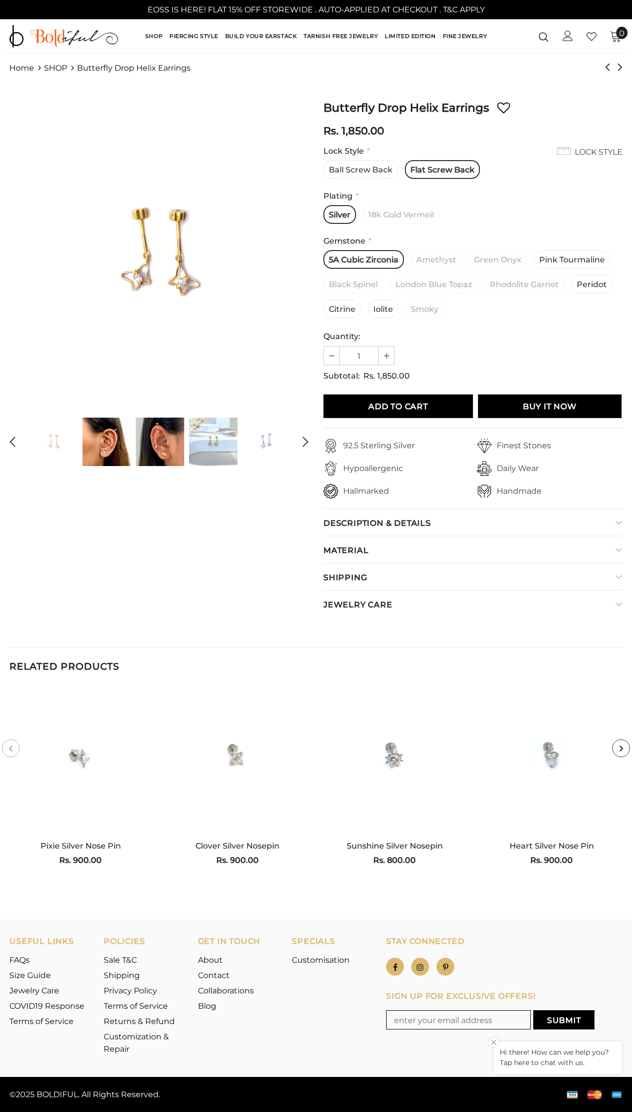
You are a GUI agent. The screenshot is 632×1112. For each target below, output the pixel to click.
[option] (159, 253)
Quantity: (341, 336)
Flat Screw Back (442, 169)
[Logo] (63, 36)
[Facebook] (395, 967)
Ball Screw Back (361, 169)
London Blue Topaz (433, 284)
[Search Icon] (544, 37)
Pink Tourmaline (572, 259)
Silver (340, 214)
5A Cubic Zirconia (363, 259)
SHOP (55, 68)
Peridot (592, 284)
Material (345, 550)
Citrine (342, 309)
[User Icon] (567, 36)
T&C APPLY (464, 9)
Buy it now (550, 406)
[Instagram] (420, 967)
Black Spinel (353, 284)
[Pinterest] (445, 967)
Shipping (345, 577)
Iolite (383, 309)
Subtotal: (341, 376)
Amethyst (436, 259)
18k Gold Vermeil (401, 214)
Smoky (424, 309)
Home (21, 68)
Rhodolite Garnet (524, 284)
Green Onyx (497, 259)
